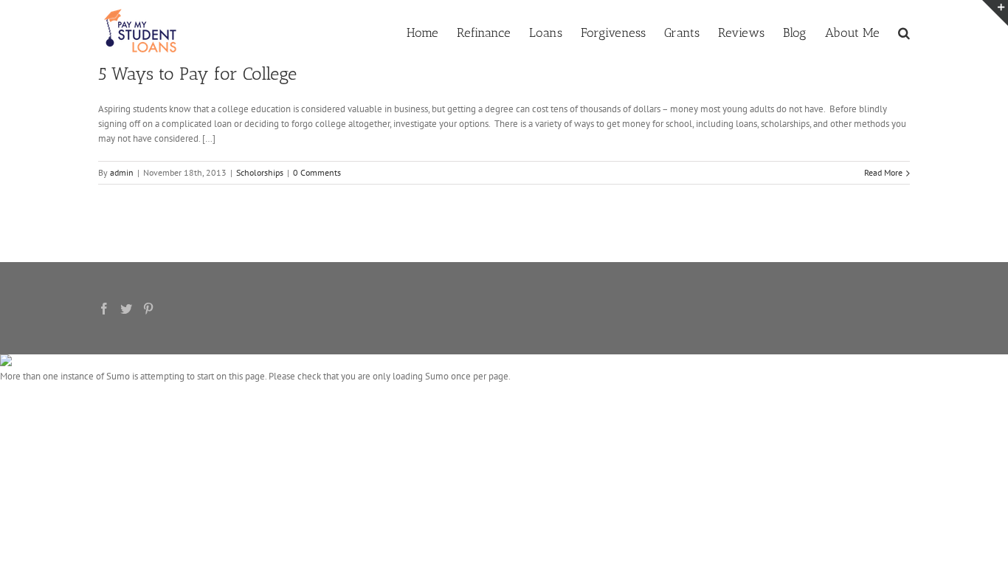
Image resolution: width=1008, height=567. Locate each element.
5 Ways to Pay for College (197, 73)
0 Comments (317, 172)
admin (122, 172)
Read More (883, 172)
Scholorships (259, 172)
